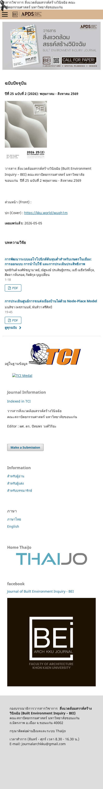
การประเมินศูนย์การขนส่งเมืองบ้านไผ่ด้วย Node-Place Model (51, 301)
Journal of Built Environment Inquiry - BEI (40, 591)
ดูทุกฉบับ (11, 327)
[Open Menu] (5, 14)
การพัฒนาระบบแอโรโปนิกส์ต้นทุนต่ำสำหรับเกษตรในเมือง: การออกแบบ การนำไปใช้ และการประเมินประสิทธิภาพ (48, 261)
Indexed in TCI (19, 401)
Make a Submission (25, 447)
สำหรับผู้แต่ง (15, 483)
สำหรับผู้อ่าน (15, 476)
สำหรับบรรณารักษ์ (19, 490)
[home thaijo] (51, 563)
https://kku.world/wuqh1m (46, 212)
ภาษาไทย (14, 519)
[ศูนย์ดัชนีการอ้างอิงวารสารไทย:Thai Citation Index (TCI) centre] (55, 363)
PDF (14, 288)
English (13, 526)
